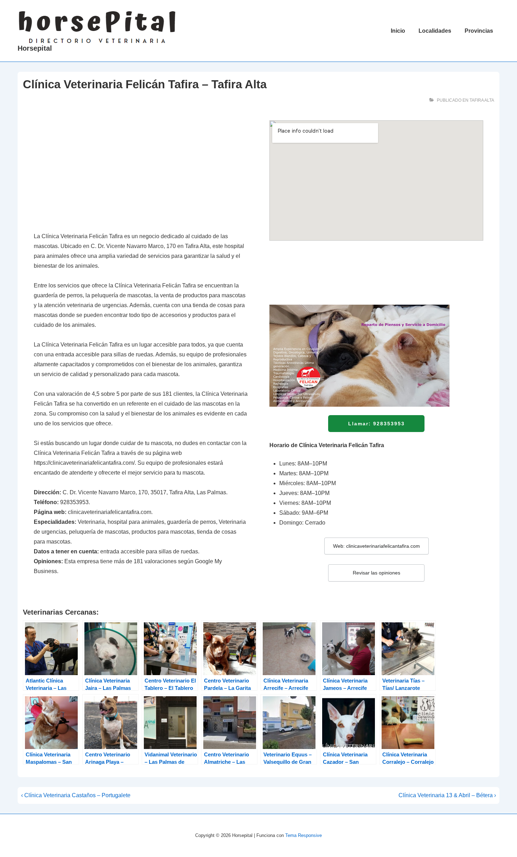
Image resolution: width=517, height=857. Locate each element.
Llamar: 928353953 (376, 423)
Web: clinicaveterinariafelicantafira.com (376, 546)
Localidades (435, 31)
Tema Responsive (303, 835)
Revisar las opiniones (376, 573)
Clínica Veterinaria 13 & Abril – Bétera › (447, 795)
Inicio (398, 31)
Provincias (479, 31)
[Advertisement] (141, 172)
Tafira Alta (482, 100)
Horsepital (35, 48)
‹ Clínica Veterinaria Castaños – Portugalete (75, 795)
